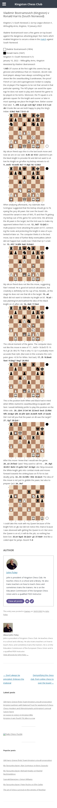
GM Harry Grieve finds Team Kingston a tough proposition (27, 701)
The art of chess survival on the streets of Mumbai (24, 789)
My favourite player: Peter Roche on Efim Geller (23, 784)
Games (27, 611)
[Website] (32, 601)
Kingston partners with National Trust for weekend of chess (28, 705)
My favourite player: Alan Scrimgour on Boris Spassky (25, 765)
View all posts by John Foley (15, 654)
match (43, 39)
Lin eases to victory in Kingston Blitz (18, 715)
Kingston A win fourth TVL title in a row (19, 718)
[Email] (27, 601)
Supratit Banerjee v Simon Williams (18, 779)
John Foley (11, 572)
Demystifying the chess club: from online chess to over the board (42, 679)
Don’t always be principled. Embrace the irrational (13, 679)
